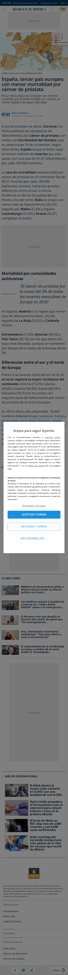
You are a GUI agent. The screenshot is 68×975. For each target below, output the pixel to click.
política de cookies (37, 465)
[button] (34, 505)
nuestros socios (52, 437)
